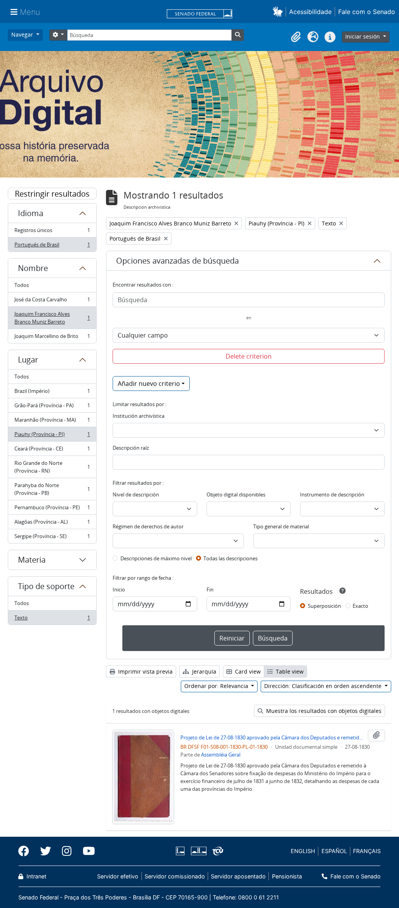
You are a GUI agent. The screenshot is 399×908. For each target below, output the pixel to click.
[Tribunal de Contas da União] (216, 850)
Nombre (33, 268)
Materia (32, 559)
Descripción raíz (131, 447)
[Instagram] (66, 851)
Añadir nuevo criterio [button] (149, 383)
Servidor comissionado (175, 876)
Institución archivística (138, 415)
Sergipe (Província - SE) (52, 538)
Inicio (119, 589)
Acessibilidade (310, 12)
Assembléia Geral (220, 754)
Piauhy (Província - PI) (52, 436)
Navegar (23, 34)
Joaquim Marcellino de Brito (52, 338)
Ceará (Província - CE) (52, 450)
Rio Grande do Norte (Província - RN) (52, 466)
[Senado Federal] (199, 14)
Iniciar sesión (363, 36)
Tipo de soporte (46, 586)
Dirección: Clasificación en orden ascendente (323, 686)
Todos (21, 285)
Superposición (324, 605)
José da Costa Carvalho (52, 301)
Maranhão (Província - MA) (52, 421)
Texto (52, 619)
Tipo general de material (281, 526)
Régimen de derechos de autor (148, 526)
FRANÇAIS (367, 851)
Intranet (35, 876)
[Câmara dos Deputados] (181, 850)
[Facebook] (26, 851)
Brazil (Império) (52, 392)
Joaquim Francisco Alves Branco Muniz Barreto (52, 317)
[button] (279, 11)
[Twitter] (45, 851)
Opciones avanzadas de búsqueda (177, 260)
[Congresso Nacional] (198, 850)
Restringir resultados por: (52, 193)
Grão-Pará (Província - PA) (52, 407)
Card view (247, 671)
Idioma (30, 213)
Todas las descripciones (230, 558)
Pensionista (287, 876)
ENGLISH (303, 851)
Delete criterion (249, 356)
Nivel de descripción (136, 494)
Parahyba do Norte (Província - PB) (52, 489)
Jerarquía (203, 671)
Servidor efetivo (117, 876)
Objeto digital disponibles (236, 494)
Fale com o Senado (366, 12)
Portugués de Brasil (52, 246)
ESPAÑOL (334, 851)
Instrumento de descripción (332, 494)
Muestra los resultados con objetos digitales (323, 710)
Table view (289, 671)
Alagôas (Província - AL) (52, 523)
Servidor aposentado (238, 876)
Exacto (360, 605)
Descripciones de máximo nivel (156, 558)
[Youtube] (86, 851)
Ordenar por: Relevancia (217, 686)
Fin (210, 589)
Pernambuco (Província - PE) (52, 509)
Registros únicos (52, 232)
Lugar (28, 359)
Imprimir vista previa (145, 671)
